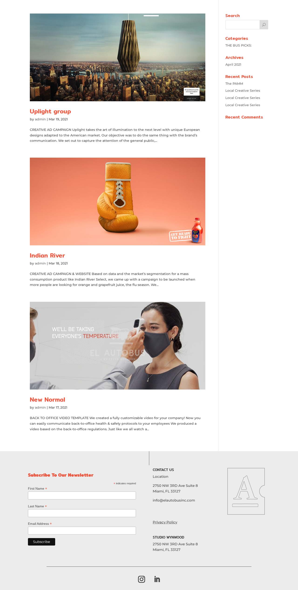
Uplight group (50, 111)
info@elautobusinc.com (174, 500)
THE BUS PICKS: (238, 45)
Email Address (40, 524)
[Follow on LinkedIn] (156, 579)
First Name (37, 488)
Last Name (37, 506)
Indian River (47, 255)
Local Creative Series (242, 90)
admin (40, 119)
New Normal (47, 399)
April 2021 (233, 64)
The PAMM (234, 83)
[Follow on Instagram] (142, 579)
